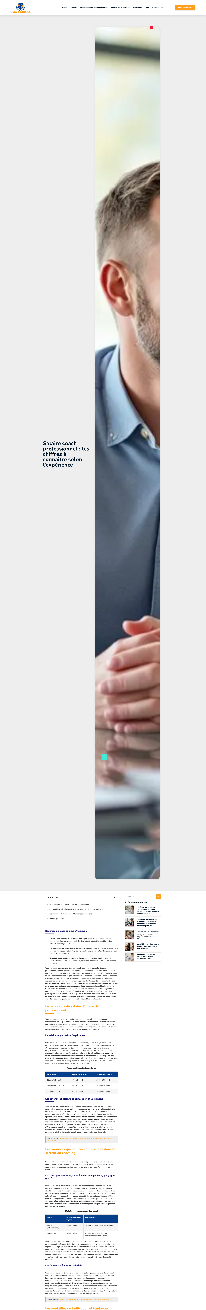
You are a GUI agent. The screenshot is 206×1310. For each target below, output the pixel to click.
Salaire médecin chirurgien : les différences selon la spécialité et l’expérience (84, 1299)
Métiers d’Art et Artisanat (120, 7)
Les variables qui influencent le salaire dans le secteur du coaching (76, 909)
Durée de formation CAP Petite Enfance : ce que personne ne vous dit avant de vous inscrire (148, 910)
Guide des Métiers (69, 7)
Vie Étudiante (157, 7)
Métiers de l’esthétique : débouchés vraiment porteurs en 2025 (146, 956)
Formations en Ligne (141, 7)
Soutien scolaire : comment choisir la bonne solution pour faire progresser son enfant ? (147, 935)
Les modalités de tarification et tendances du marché (70, 914)
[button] (115, 897)
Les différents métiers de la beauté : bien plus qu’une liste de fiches (148, 946)
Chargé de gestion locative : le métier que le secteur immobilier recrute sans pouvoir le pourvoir (148, 922)
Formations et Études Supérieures (93, 7)
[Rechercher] (158, 896)
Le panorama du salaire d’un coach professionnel (69, 904)
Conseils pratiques (56, 919)
